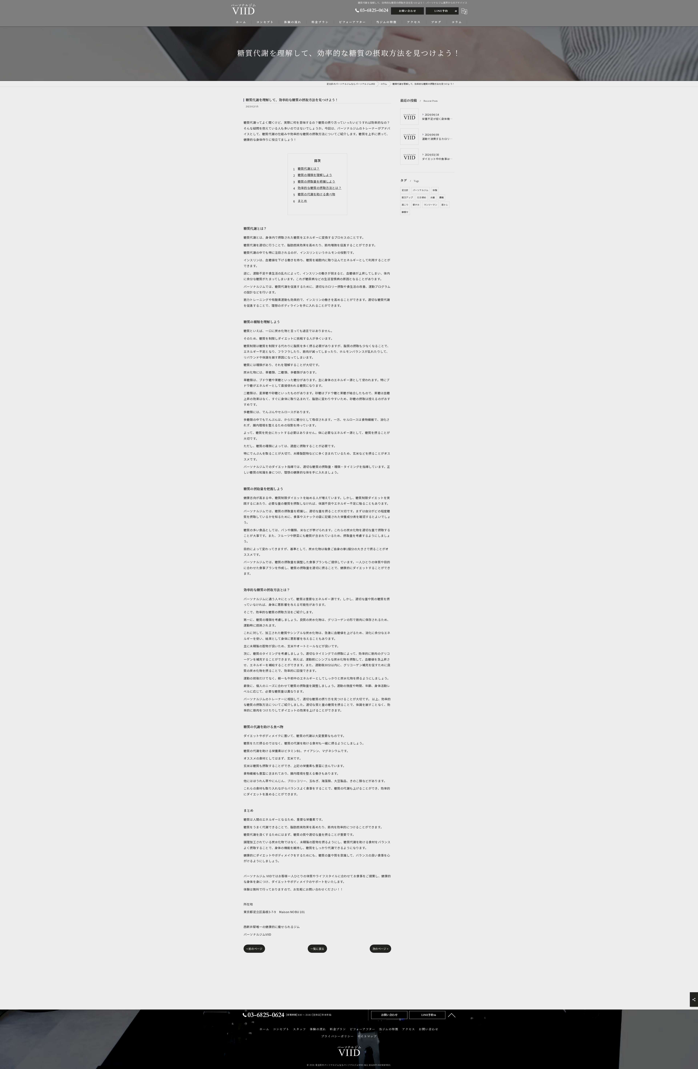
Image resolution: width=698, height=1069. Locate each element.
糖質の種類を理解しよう (315, 175)
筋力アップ (407, 197)
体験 (435, 190)
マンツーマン (430, 204)
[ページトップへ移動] (451, 1015)
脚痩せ (405, 211)
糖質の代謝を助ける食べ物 (316, 194)
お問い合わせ (407, 11)
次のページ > (380, 949)
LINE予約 (441, 11)
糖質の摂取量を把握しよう (316, 181)
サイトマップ (367, 1036)
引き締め (421, 197)
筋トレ (445, 204)
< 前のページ (254, 949)
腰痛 (441, 197)
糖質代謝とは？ (309, 168)
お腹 (432, 197)
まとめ (302, 200)
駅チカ (416, 204)
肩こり (405, 204)
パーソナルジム (420, 190)
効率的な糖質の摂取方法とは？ (320, 188)
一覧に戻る (317, 949)
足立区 (405, 190)
